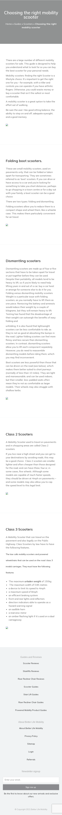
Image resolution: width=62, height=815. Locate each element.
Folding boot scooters (23, 161)
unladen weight (33, 581)
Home (8, 23)
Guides (17, 23)
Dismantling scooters (23, 261)
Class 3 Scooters (19, 529)
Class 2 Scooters (19, 434)
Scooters (28, 23)
